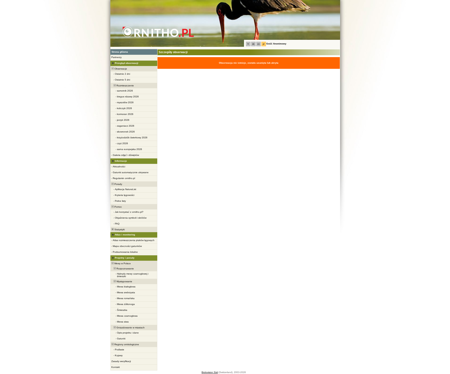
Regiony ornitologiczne (126, 344)
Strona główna (120, 52)
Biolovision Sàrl (210, 372)
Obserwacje (120, 68)
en (258, 44)
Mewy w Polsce (122, 263)
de (253, 44)
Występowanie (124, 281)
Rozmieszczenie (125, 85)
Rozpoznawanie (125, 268)
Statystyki (119, 229)
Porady (118, 184)
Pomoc (118, 206)
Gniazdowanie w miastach (130, 327)
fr (248, 44)
